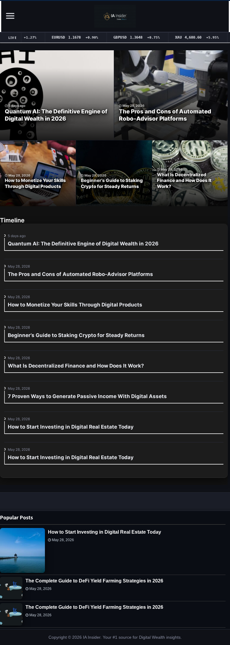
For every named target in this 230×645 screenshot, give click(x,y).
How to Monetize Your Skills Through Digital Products (35, 183)
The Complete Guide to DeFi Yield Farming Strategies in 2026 (94, 580)
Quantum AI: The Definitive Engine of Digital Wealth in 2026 (56, 115)
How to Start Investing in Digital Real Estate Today (104, 532)
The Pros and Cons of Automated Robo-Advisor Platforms (165, 115)
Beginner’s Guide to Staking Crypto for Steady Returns (112, 183)
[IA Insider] (115, 16)
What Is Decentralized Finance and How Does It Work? (184, 180)
